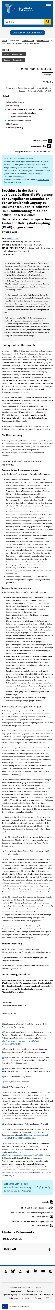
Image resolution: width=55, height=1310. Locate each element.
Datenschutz (40, 1287)
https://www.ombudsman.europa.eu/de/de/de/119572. (22, 1155)
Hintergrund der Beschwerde (16, 102)
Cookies (28, 1298)
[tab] (27, 1249)
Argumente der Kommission (21, 117)
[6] (3, 1076)
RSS (47, 1298)
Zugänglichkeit (17, 1291)
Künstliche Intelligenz (30, 1294)
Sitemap (38, 1298)
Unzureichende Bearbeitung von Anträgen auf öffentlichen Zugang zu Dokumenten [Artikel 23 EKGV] (28, 89)
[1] (3, 1024)
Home (4, 40)
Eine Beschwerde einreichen (27, 32)
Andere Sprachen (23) (42, 151)
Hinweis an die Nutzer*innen (20, 1287)
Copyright (47, 1294)
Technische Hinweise (35, 1291)
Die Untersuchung (12, 106)
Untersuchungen (28, 40)
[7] (14, 759)
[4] (3, 1057)
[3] (3, 1049)
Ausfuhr (46, 1202)
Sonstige (47, 74)
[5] (3, 1068)
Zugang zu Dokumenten (13, 60)
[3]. (14, 508)
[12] (50, 931)
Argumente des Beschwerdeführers (23, 113)
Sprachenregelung (10, 1294)
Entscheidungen (43, 40)
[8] (3, 1087)
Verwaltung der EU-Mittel (13, 54)
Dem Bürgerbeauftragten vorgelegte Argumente (25, 109)
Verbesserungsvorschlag (14, 128)
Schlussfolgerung (12, 124)
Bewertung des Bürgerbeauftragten (20, 120)
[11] (13, 902)
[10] (3, 1124)
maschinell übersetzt (25, 158)
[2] (3, 1032)
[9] (3, 1092)
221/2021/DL (12, 238)
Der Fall (10, 1249)
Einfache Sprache (13, 1298)
